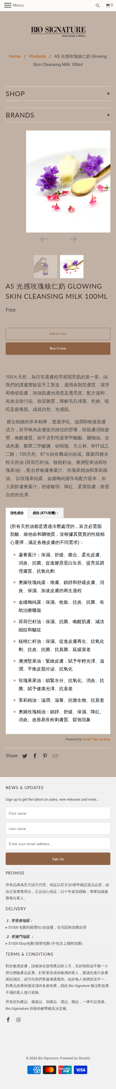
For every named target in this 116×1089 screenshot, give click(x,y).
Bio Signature (48, 1058)
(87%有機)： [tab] (46, 513)
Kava (107, 739)
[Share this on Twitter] (23, 756)
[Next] (72, 239)
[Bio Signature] (58, 32)
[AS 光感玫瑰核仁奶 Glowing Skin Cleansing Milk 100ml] (58, 181)
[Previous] (43, 239)
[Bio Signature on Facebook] (9, 1020)
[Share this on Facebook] (34, 756)
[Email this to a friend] (54, 756)
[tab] (17, 513)
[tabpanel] (58, 626)
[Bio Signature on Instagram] (19, 1020)
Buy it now (58, 348)
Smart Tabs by (93, 739)
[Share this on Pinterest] (44, 756)
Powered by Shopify (75, 1058)
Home (15, 56)
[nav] (14, 5)
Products (37, 56)
